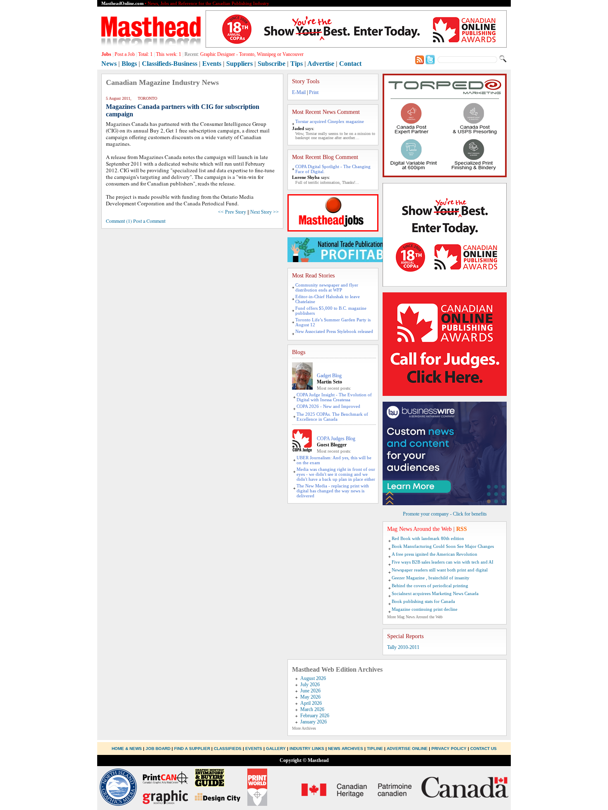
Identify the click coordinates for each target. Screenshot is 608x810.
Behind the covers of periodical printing (430, 585)
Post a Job (125, 54)
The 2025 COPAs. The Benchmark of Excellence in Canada (332, 417)
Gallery (276, 748)
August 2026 (313, 678)
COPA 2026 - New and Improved (328, 406)
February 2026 (314, 715)
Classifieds (228, 748)
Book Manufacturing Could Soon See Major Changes (443, 546)
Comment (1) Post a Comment (135, 220)
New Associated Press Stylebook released (334, 331)
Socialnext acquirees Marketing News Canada (435, 593)
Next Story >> (264, 212)
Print (313, 92)
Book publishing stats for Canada (423, 601)
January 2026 (313, 722)
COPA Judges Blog (336, 438)
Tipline (375, 748)
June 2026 (310, 691)
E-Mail (299, 92)
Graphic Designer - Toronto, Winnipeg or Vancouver (252, 54)
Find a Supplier (192, 748)
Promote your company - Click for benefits (445, 514)
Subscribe (271, 63)
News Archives (345, 748)
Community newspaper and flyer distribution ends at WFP (326, 287)
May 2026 (310, 697)
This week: (168, 54)
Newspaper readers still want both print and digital (440, 569)
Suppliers (239, 63)
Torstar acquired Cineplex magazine (329, 121)
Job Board (158, 748)
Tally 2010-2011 (403, 647)
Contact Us (483, 748)
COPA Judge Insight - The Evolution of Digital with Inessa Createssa (334, 397)
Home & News (127, 748)
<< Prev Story (232, 212)
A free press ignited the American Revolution (434, 554)
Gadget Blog (329, 375)
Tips (296, 63)
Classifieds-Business (169, 63)
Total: (145, 54)
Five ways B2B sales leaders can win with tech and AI (442, 561)
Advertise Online (407, 748)
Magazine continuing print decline (424, 609)
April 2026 (311, 703)
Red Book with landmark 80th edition (428, 538)
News (109, 63)
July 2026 (310, 684)
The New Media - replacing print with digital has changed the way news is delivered (333, 490)
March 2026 (312, 709)
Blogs (129, 63)
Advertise (320, 63)
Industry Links (307, 748)
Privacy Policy (449, 748)
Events (211, 63)
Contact (350, 63)
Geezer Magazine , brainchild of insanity (430, 577)
